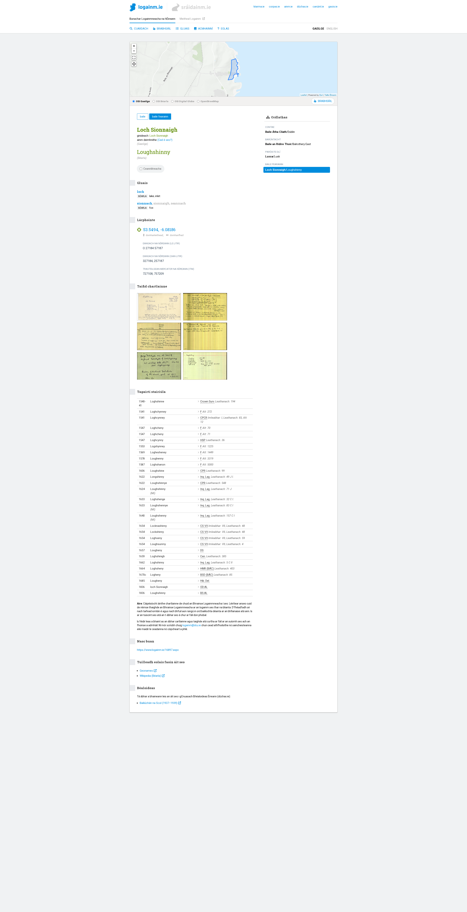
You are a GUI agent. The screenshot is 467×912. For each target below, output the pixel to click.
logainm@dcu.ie (191, 625)
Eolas (224, 28)
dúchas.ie (302, 6)
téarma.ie (259, 6)
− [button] (134, 51)
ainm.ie (288, 6)
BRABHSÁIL (325, 101)
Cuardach (140, 28)
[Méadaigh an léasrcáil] (134, 57)
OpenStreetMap (209, 101)
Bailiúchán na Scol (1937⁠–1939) (158, 703)
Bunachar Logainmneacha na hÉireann (152, 18)
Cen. (203, 556)
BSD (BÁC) (206, 574)
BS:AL (203, 593)
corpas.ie (274, 6)
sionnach (144, 203)
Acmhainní (205, 28)
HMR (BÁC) (207, 568)
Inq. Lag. (205, 476)
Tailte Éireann (330, 94)
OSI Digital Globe (184, 101)
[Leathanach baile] (146, 8)
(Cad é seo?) (164, 139)
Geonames (146, 670)
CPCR (203, 417)
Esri (321, 94)
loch (140, 192)
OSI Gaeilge (143, 101)
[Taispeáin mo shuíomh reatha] (134, 64)
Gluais (184, 28)
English (332, 28)
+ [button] (134, 46)
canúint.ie (318, 6)
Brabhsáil (163, 28)
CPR (202, 470)
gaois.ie (332, 6)
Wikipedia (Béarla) (150, 675)
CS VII (204, 526)
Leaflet (304, 94)
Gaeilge (318, 28)
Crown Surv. (207, 401)
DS (202, 550)
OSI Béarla (162, 101)
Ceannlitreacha (152, 168)
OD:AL (204, 587)
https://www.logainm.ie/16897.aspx (158, 650)
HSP (202, 440)
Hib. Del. (205, 580)
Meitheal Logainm (191, 18)
